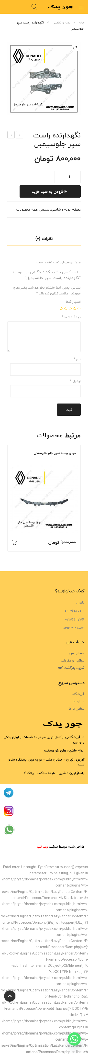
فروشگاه (78, 694)
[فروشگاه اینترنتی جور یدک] (61, 7)
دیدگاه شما (71, 317)
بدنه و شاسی (61, 22)
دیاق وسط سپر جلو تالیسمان (55, 452)
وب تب (42, 846)
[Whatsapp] (74, 1042)
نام (77, 359)
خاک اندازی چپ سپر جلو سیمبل (10, 135)
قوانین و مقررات (72, 660)
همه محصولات (27, 209)
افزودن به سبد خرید (48, 191)
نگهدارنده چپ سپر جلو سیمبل (19, 135)
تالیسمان (51, 459)
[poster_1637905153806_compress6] (44, 78)
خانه (81, 22)
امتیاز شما (73, 302)
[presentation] (7, 500)
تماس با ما (76, 709)
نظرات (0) (44, 238)
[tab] (44, 240)
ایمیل (75, 381)
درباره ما (78, 701)
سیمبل (44, 209)
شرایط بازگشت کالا (71, 668)
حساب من (76, 653)
